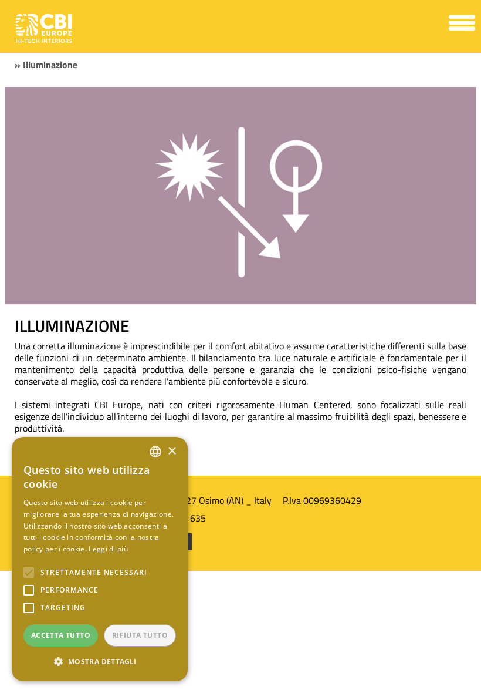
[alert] (100, 559)
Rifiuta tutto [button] (140, 635)
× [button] (171, 451)
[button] (99, 662)
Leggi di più (108, 549)
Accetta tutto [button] (60, 635)
